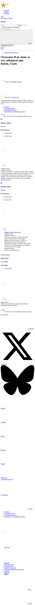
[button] (17, 532)
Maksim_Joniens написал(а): (12, 232)
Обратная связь (9, 566)
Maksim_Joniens (17, 82)
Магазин (7, 13)
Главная (6, 10)
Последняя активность (11, 52)
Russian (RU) (10, 564)
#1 (5, 165)
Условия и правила (10, 568)
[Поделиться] (17, 150)
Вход (2, 48)
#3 (5, 299)
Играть (6, 12)
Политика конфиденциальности (14, 569)
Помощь (6, 571)
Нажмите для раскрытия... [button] (12, 250)
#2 (5, 229)
